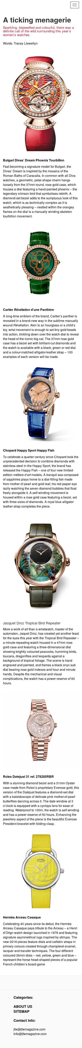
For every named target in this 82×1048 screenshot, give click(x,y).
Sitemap (21, 1011)
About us (23, 1006)
